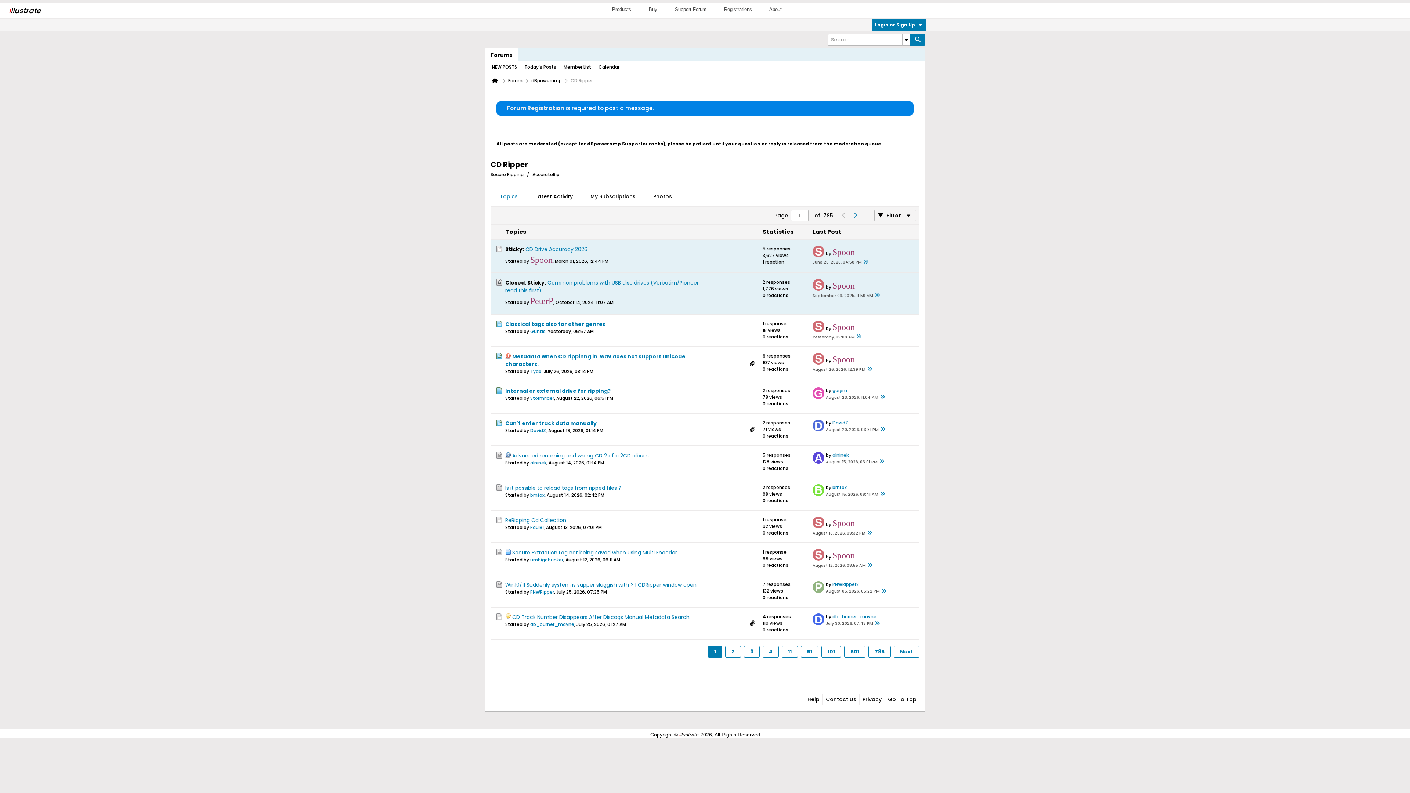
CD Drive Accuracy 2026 (556, 249)
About (775, 9)
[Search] (917, 40)
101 (831, 651)
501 (854, 651)
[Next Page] (855, 215)
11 (790, 651)
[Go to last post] (866, 262)
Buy (653, 9)
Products (621, 9)
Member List (577, 67)
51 (809, 651)
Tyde (536, 371)
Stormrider (542, 398)
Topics (509, 196)
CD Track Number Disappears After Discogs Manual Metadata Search (601, 617)
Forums (501, 55)
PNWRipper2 (845, 584)
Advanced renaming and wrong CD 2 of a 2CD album (580, 455)
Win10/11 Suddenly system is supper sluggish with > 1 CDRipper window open (601, 585)
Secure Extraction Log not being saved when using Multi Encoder (594, 552)
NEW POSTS (504, 67)
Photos (662, 196)
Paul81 (537, 527)
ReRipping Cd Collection (535, 520)
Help (813, 699)
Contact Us (841, 699)
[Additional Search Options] (906, 40)
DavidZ (538, 430)
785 (880, 651)
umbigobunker (546, 560)
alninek (538, 463)
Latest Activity (554, 196)
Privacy (872, 699)
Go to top (902, 699)
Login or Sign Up (895, 25)
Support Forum (690, 9)
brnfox (537, 495)
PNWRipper (542, 592)
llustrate (25, 11)
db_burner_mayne (552, 624)
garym (839, 390)
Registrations (738, 9)
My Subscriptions (613, 196)
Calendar (609, 67)
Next (906, 651)
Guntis (538, 331)
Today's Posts (540, 67)
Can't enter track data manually (551, 423)
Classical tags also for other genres (555, 324)
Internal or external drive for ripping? (558, 391)
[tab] (509, 196)
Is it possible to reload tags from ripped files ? (563, 488)
